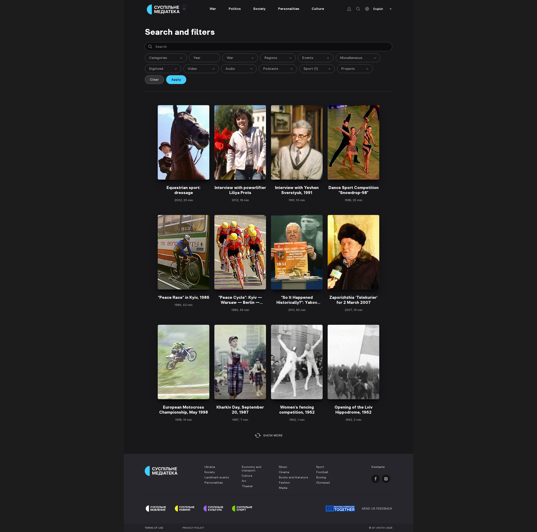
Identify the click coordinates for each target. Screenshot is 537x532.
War (213, 8)
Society (259, 8)
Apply (176, 79)
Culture (318, 8)
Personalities (288, 8)
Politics (235, 8)
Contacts (378, 466)
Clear (154, 79)
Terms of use (154, 528)
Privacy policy (193, 528)
